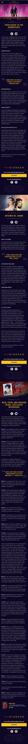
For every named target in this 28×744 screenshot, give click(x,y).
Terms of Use (6, 187)
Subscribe (14, 175)
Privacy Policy (7, 738)
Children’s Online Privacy (9, 190)
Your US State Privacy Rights (18, 738)
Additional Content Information (17, 187)
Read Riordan (14, 2)
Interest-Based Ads (20, 190)
